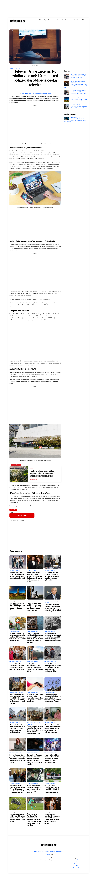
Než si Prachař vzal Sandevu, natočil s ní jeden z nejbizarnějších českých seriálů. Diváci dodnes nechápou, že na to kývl (35, 577)
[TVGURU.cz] (17, 23)
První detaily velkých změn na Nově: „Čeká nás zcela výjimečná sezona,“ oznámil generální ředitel (51, 758)
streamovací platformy (41, 93)
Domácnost (51, 20)
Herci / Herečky (41, 20)
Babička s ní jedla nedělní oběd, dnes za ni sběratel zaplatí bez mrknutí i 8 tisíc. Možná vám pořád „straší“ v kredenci (35, 637)
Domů (11, 68)
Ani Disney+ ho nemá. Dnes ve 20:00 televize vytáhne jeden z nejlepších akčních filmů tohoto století (52, 608)
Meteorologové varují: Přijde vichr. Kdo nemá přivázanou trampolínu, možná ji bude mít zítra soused (17, 817)
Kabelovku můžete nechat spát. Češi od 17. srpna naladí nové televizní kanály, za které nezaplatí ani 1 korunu (52, 697)
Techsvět (76, 860)
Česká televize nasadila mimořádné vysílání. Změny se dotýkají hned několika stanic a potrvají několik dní (35, 729)
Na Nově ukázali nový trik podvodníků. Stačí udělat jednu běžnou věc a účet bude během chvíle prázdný (75, 119)
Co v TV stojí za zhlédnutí (50, 601)
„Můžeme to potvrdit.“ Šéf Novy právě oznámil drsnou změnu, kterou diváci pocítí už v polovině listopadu (52, 728)
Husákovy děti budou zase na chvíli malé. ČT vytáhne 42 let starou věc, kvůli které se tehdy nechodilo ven (17, 636)
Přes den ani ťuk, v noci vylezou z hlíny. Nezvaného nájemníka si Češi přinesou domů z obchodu (35, 697)
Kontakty (52, 851)
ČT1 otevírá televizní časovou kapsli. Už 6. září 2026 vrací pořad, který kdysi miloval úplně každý (51, 576)
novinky (33, 93)
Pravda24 (76, 866)
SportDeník (76, 862)
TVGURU (76, 864)
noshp (29, 93)
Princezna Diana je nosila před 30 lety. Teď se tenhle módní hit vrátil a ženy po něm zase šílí (34, 789)
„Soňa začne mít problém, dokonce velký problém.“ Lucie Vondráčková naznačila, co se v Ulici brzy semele (52, 818)
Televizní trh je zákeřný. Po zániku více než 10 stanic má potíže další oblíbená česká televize (35, 78)
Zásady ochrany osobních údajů (41, 851)
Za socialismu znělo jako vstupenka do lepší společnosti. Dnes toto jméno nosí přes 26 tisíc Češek (17, 758)
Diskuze (13, 512)
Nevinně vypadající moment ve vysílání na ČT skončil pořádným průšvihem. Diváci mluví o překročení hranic (17, 789)
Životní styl (77, 20)
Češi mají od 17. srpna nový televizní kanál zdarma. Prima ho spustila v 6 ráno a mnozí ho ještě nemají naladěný (34, 759)
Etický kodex (59, 851)
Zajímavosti (68, 20)
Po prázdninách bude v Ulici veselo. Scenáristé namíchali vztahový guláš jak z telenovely (17, 666)
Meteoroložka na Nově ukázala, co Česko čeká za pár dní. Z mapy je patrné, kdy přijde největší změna (17, 728)
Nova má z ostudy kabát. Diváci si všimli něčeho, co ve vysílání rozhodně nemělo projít (17, 575)
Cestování (60, 20)
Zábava (84, 20)
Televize (49, 93)
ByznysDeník (76, 868)
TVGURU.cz (17, 68)
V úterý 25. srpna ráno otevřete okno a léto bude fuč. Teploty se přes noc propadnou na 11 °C (35, 667)
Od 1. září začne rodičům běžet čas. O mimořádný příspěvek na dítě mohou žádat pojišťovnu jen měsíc (51, 789)
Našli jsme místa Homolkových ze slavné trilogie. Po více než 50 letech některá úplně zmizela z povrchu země (52, 636)
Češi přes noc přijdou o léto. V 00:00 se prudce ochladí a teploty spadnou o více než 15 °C (17, 606)
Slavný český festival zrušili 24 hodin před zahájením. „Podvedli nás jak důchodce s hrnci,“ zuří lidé (34, 606)
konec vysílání (25, 93)
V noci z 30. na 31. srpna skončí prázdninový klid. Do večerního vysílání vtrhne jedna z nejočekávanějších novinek (52, 668)
